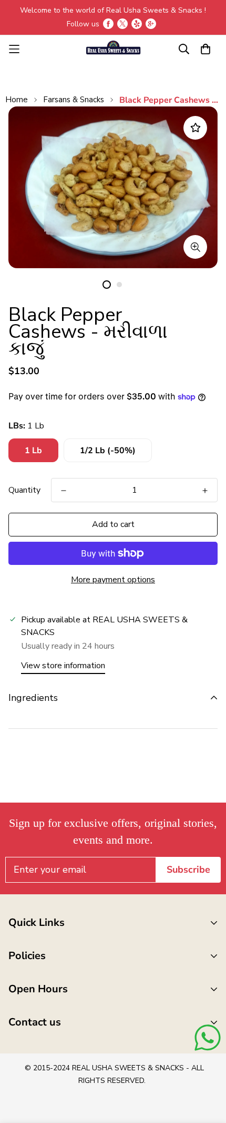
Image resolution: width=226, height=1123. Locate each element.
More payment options (113, 579)
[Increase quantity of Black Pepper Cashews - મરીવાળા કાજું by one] (205, 491)
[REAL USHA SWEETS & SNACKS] (113, 49)
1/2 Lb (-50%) (108, 450)
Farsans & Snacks (73, 99)
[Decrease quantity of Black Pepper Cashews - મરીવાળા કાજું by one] (64, 491)
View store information (63, 665)
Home (16, 99)
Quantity (24, 490)
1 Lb (33, 450)
